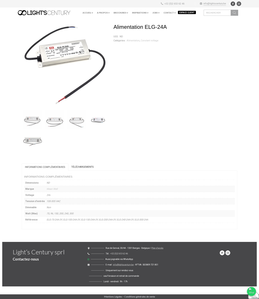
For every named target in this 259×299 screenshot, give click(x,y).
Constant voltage (149, 40)
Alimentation (133, 40)
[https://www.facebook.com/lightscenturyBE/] (222, 252)
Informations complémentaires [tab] (45, 167)
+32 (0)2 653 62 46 (119, 253)
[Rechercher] (234, 13)
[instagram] (239, 3)
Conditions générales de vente (139, 296)
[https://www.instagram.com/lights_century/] (227, 252)
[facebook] (233, 3)
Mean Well (52, 188)
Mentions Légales (113, 296)
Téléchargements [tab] (82, 166)
